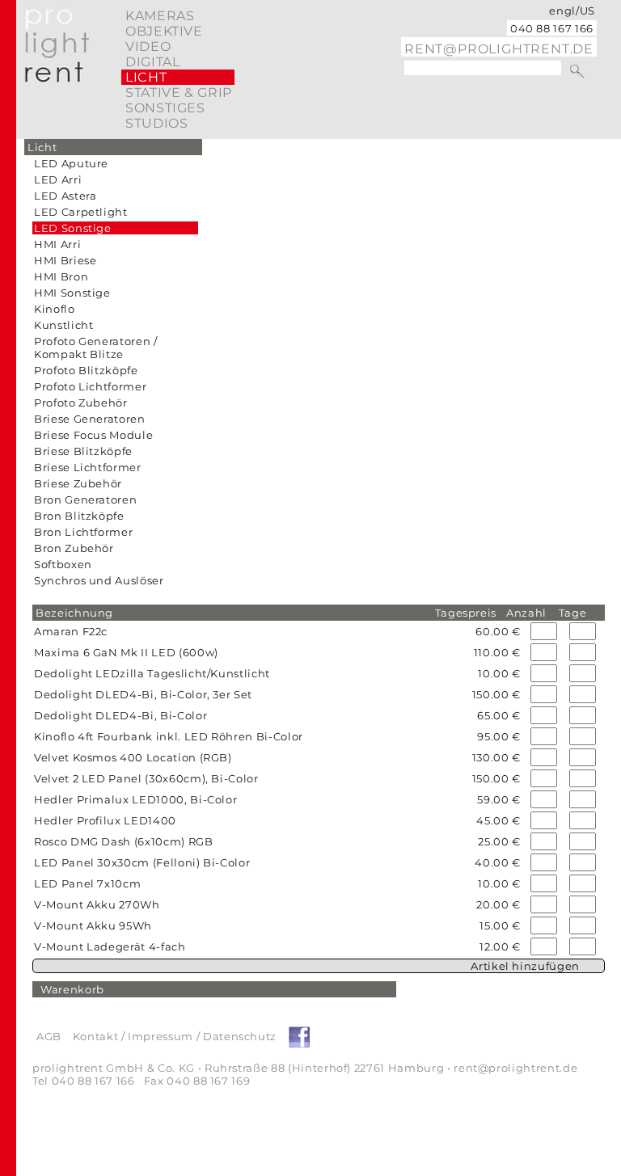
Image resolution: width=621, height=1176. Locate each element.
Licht (146, 77)
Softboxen (63, 564)
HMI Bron (61, 276)
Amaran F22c (71, 631)
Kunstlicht (64, 324)
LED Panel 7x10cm (87, 883)
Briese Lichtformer (88, 467)
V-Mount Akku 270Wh (97, 904)
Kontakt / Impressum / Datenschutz (175, 1036)
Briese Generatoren (90, 418)
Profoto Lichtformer (90, 386)
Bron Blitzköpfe (79, 515)
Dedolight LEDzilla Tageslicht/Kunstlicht (152, 673)
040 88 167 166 (552, 28)
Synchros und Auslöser (99, 580)
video (148, 46)
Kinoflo (54, 308)
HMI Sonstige (72, 292)
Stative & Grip (178, 92)
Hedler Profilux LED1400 (105, 820)
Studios (156, 123)
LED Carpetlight (81, 211)
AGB (48, 1036)
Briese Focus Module (93, 434)
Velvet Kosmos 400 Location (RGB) (133, 757)
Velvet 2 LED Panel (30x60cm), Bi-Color (146, 778)
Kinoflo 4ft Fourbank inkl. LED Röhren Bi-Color (168, 736)
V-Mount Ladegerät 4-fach (110, 946)
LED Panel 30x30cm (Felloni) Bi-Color (142, 862)
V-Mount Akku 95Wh (93, 925)
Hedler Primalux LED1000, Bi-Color (135, 799)
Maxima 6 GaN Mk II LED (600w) (126, 652)
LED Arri (58, 179)
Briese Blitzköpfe (83, 451)
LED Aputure (71, 163)
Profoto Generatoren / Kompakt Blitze (96, 347)
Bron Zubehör (74, 548)
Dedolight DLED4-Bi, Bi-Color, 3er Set (143, 694)
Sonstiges (165, 108)
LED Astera (65, 195)
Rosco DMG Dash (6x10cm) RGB (123, 841)
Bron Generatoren (85, 499)
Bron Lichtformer (83, 531)
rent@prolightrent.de (499, 49)
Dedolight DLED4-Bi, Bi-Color (120, 715)
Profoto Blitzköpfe (86, 370)
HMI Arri (57, 244)
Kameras (159, 15)
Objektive (164, 31)
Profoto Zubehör (81, 402)
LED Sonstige (73, 227)
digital (152, 62)
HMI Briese (65, 260)
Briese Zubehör (78, 483)
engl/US (572, 10)
